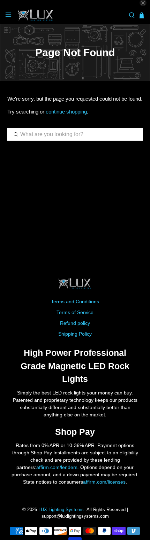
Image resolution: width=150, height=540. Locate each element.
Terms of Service (75, 312)
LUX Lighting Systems (61, 509)
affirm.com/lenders (56, 467)
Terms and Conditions (75, 301)
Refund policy (75, 323)
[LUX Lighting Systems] (70, 15)
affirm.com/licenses (104, 482)
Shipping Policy (75, 334)
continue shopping (66, 112)
